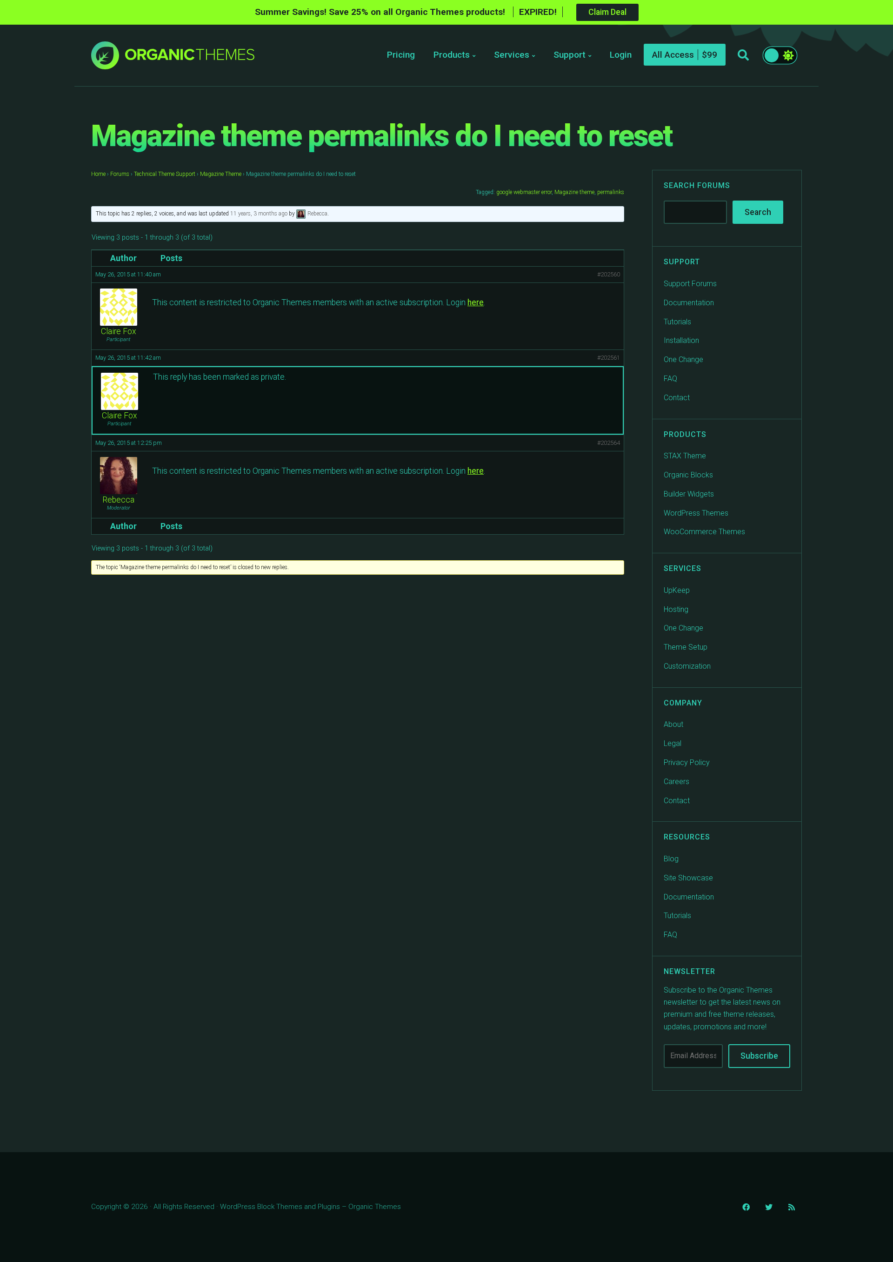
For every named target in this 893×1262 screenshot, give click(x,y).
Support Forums (690, 283)
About (673, 724)
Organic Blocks (688, 474)
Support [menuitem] (569, 54)
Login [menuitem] (621, 54)
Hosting (676, 609)
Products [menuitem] (451, 54)
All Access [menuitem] (673, 54)
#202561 (608, 357)
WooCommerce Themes (704, 531)
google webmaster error (524, 192)
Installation (681, 340)
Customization (687, 666)
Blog (671, 858)
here (475, 302)
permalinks (610, 192)
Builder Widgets (689, 494)
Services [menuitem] (511, 54)
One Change (683, 359)
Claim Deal (607, 12)
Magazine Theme (220, 174)
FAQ (670, 378)
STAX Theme (685, 455)
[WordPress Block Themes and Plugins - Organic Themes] (190, 58)
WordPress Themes (696, 513)
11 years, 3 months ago (258, 213)
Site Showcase (688, 877)
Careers (676, 781)
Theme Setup (685, 647)
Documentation (689, 302)
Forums (119, 174)
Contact (677, 397)
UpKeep (677, 590)
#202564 (608, 442)
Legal (672, 743)
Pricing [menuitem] (401, 54)
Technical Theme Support (164, 174)
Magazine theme (574, 192)
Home (98, 174)
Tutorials (677, 321)
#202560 (608, 274)
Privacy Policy (687, 762)
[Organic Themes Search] (743, 55)
